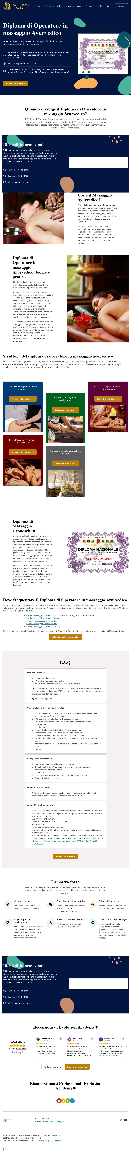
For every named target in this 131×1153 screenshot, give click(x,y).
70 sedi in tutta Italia (45, 605)
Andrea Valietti (110, 1038)
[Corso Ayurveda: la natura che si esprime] (65, 471)
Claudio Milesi (78, 1038)
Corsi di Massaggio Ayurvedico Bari (41, 623)
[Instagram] (121, 1120)
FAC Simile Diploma (43, 698)
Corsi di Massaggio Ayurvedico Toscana (43, 615)
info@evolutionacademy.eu (19, 182)
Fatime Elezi (46, 1038)
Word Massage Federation (37, 568)
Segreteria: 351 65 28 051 (18, 170)
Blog (101, 6)
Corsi (38, 6)
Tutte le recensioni (52, 1067)
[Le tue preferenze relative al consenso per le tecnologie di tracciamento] (4, 1149)
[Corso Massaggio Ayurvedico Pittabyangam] (108, 407)
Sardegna (114, 608)
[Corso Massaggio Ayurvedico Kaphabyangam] (23, 460)
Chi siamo (90, 6)
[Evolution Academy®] (16, 6)
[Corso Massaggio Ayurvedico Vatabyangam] (65, 418)
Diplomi (48, 6)
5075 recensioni (21, 1049)
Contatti (121, 6)
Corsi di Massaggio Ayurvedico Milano (42, 618)
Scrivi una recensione (77, 1067)
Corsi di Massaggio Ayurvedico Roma (42, 621)
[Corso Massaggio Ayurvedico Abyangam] (23, 407)
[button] (126, 1046)
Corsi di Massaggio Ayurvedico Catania (43, 626)
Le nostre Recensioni (73, 6)
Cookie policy (55, 1140)
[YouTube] (126, 1120)
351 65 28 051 (44, 1118)
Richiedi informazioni (15, 83)
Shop (109, 6)
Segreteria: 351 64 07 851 (18, 176)
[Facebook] (116, 1120)
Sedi (58, 6)
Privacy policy (44, 1140)
